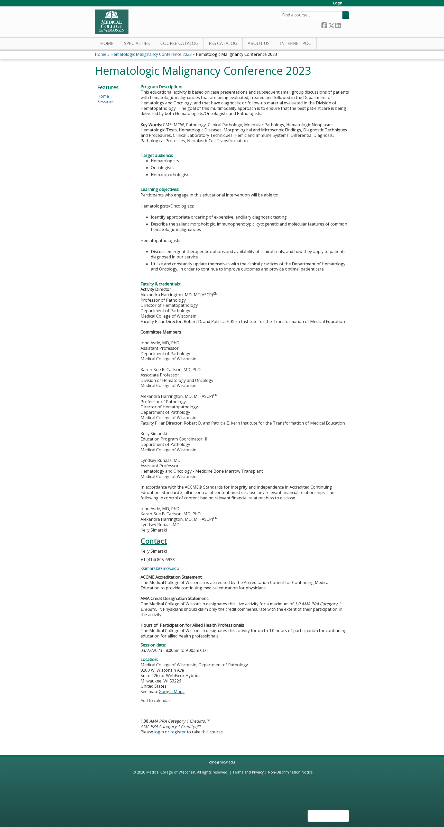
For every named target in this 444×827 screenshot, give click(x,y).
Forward (344, 25)
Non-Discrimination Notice (290, 772)
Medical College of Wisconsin (170, 772)
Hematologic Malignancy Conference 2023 (151, 54)
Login (337, 3)
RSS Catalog (223, 43)
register (178, 732)
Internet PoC (295, 43)
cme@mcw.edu (222, 762)
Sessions (105, 101)
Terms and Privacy (248, 772)
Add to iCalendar (169, 708)
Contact (154, 541)
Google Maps (171, 691)
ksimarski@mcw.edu (160, 568)
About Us (259, 43)
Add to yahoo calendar (157, 708)
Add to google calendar (146, 708)
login (159, 732)
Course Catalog (179, 43)
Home (107, 43)
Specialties (137, 43)
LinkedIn (337, 25)
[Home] (111, 21)
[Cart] (347, 5)
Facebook (324, 25)
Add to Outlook (181, 708)
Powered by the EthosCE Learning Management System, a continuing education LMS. (328, 816)
